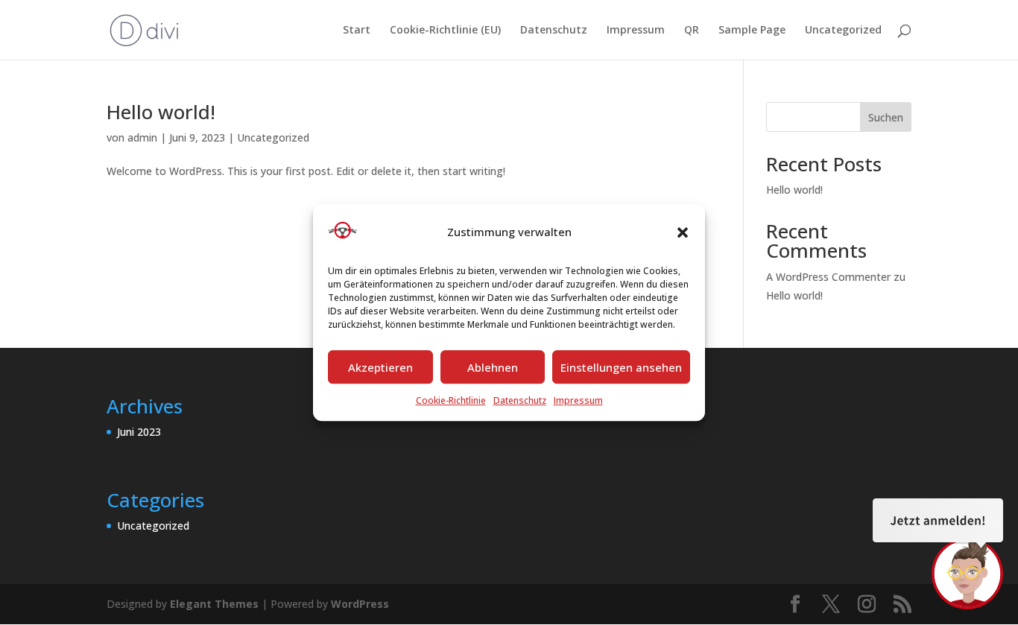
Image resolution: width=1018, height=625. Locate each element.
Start (356, 31)
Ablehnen (492, 367)
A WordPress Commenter (828, 277)
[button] (682, 232)
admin (142, 137)
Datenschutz (519, 401)
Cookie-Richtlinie (451, 401)
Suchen (885, 117)
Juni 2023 (139, 432)
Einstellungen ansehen (621, 367)
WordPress (360, 604)
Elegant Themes (214, 604)
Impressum (578, 401)
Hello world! (161, 111)
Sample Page (751, 31)
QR (691, 31)
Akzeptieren (380, 367)
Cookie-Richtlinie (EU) (445, 31)
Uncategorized (843, 31)
